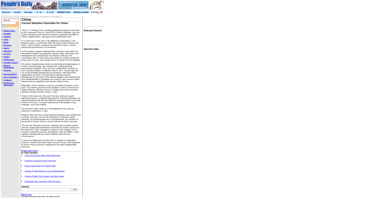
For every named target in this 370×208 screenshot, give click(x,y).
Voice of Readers (11, 77)
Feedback (8, 80)
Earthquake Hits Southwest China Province (43, 181)
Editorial (7, 37)
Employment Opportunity (9, 84)
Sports (6, 48)
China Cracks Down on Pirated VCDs (40, 166)
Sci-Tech (7, 54)
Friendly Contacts (11, 63)
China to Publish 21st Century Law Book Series (44, 176)
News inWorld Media (9, 67)
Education (8, 51)
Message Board (10, 74)
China (6, 40)
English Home (9, 31)
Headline (7, 34)
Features (7, 70)
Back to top (26, 195)
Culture (7, 57)
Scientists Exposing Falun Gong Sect (40, 161)
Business (7, 45)
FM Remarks (9, 60)
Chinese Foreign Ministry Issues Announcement (45, 171)
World (6, 42)
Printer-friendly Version (29, 150)
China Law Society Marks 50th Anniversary (43, 155)
